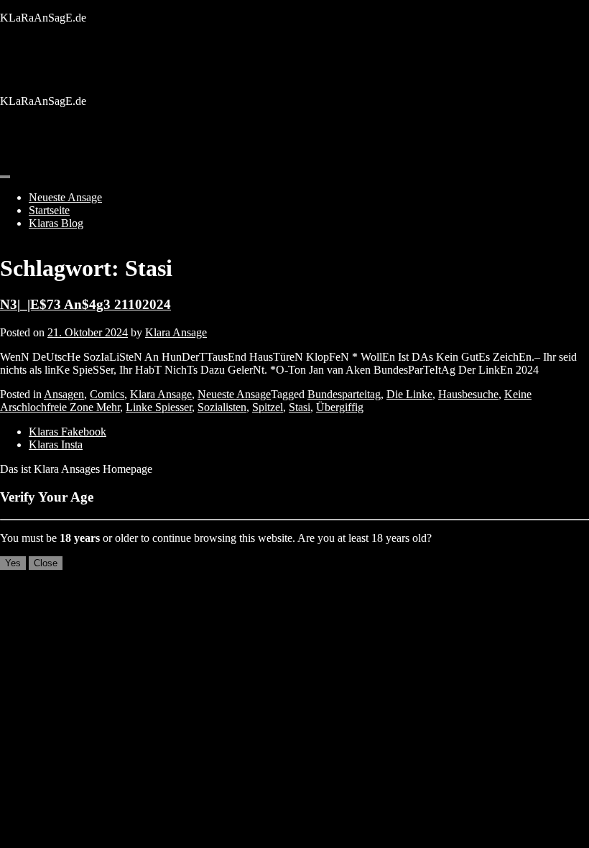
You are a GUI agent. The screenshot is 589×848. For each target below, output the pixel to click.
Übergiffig (339, 407)
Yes (13, 563)
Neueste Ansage (65, 197)
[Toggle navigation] (5, 176)
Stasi (299, 407)
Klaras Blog (56, 223)
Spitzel (267, 407)
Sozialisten (222, 407)
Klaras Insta (56, 444)
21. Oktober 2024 (87, 332)
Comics (107, 394)
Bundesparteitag (344, 394)
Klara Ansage (176, 332)
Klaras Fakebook (67, 431)
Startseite (49, 210)
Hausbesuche (468, 394)
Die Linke (409, 394)
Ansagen (64, 394)
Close (45, 563)
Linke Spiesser (159, 407)
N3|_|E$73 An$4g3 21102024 (85, 304)
